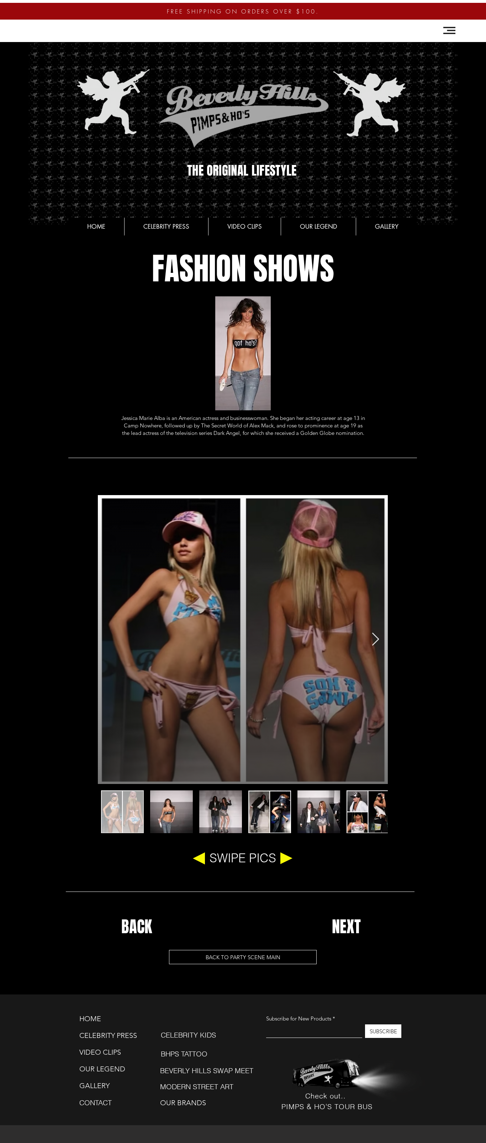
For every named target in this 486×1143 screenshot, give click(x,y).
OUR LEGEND (97, 1069)
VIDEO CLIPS (97, 1052)
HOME (90, 1018)
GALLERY (94, 1085)
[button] (449, 30)
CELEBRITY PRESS (97, 1035)
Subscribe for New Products (298, 1018)
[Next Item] (375, 639)
